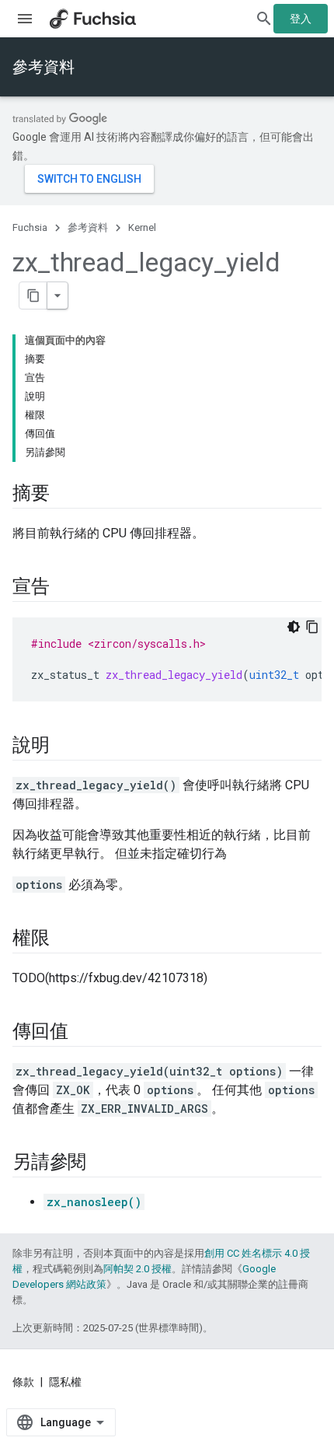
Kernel (142, 227)
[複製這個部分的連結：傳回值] (83, 1032)
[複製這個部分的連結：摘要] (65, 494)
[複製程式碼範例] (312, 626)
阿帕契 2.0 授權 (137, 1269)
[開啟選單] (24, 18)
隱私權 (65, 1382)
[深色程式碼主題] (293, 626)
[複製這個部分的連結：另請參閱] (101, 1163)
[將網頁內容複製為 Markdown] (33, 295)
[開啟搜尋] (264, 18)
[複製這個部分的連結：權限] (65, 939)
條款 (23, 1382)
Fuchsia (29, 227)
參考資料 (43, 67)
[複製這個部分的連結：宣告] (65, 588)
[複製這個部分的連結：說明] (65, 746)
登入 (300, 18)
